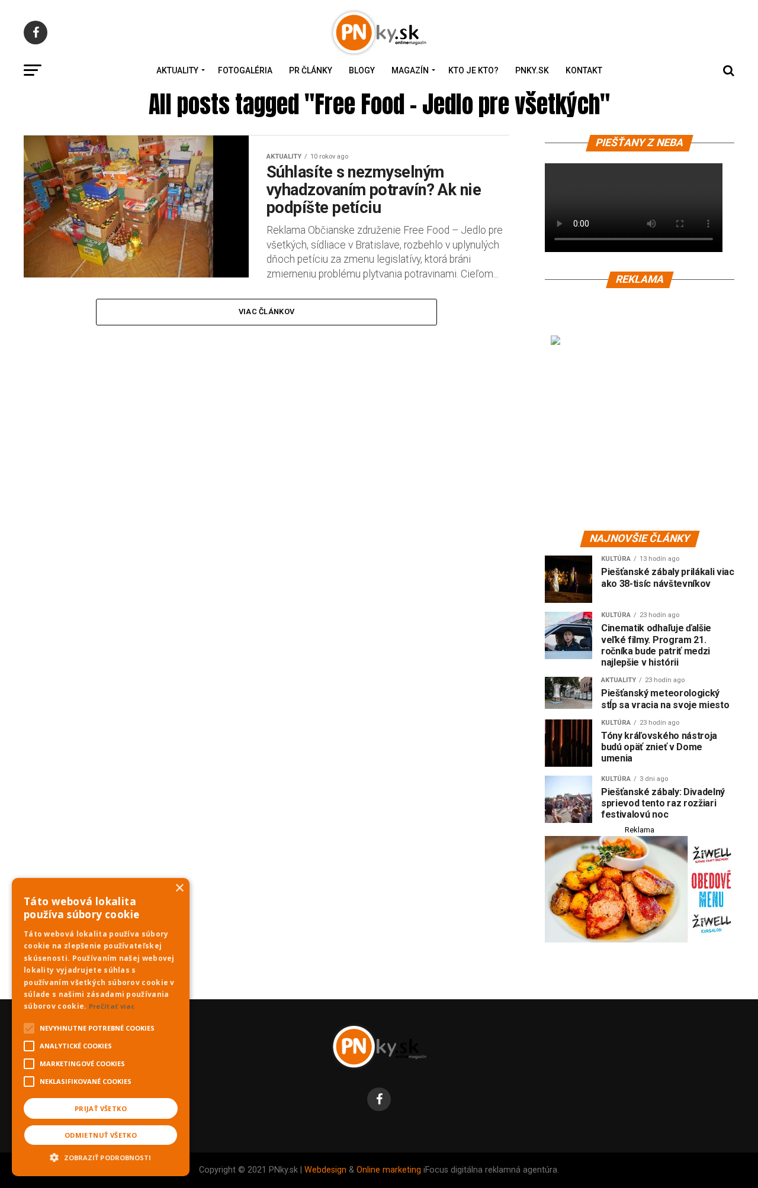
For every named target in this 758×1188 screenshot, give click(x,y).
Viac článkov (266, 311)
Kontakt (584, 70)
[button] (101, 1156)
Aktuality (177, 70)
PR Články (310, 70)
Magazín (410, 70)
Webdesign (325, 1170)
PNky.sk (532, 70)
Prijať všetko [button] (101, 1108)
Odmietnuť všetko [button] (101, 1135)
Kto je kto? (473, 70)
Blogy (362, 70)
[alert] (101, 1027)
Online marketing (388, 1170)
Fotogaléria (245, 70)
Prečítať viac (112, 1006)
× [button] (179, 888)
